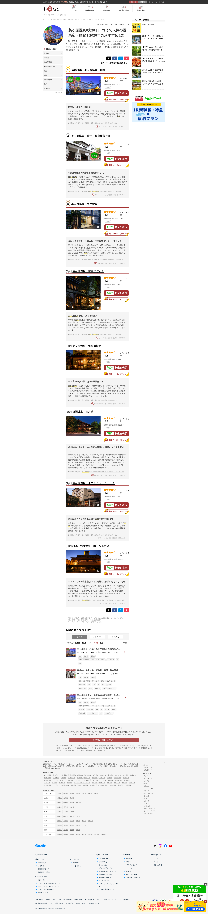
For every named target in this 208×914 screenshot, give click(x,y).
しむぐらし (77, 866)
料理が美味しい (49, 66)
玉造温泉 (95, 783)
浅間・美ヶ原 (111, 681)
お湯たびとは (148, 767)
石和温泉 (109, 778)
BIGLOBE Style (131, 874)
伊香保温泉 (47, 778)
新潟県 (72, 807)
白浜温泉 (54, 783)
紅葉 (45, 71)
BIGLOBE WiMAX (44, 872)
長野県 (93, 656)
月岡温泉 (102, 778)
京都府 (65, 821)
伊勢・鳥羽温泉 (83, 785)
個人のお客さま (41, 854)
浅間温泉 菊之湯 (82, 411)
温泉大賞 (76, 863)
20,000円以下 (111, 688)
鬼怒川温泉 (71, 778)
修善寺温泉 (47, 780)
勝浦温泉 (62, 783)
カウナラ (146, 801)
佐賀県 (65, 834)
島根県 (65, 825)
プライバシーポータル (110, 900)
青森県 (65, 793)
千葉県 (65, 802)
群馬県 (65, 798)
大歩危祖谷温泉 (102, 785)
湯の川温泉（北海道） (76, 775)
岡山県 (72, 825)
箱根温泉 (73, 785)
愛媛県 (72, 830)
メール (156, 862)
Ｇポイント (147, 776)
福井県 (72, 812)
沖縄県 (103, 834)
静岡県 (59, 816)
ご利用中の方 (155, 854)
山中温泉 (78, 780)
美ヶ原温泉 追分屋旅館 (86, 345)
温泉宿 (46, 58)
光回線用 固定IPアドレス (107, 871)
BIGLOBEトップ (93, 903)
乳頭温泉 (88, 775)
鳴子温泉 (95, 775)
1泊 (104, 688)
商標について (80, 903)
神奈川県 (78, 802)
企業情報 (126, 854)
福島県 (96, 793)
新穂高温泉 (118, 780)
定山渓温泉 (47, 775)
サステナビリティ (132, 865)
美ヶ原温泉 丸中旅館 (84, 204)
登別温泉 (56, 775)
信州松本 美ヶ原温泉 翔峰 (88, 70)
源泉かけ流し (48, 80)
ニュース (129, 868)
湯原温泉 (109, 783)
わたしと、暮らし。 (150, 788)
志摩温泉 (93, 785)
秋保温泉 (103, 775)
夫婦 (80, 656)
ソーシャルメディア (133, 877)
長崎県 (72, 834)
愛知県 (72, 816)
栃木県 (59, 798)
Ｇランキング (148, 778)
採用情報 (129, 871)
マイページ (153, 2)
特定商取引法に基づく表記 (44, 903)
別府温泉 (117, 783)
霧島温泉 (132, 783)
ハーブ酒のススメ (149, 813)
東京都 (72, 802)
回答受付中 (97, 637)
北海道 (59, 793)
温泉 (45, 75)
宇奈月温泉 (94, 780)
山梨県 (59, 807)
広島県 (78, 825)
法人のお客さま (102, 854)
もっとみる (58, 92)
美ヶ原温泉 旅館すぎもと (88, 271)
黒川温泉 (124, 783)
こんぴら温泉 (78, 783)
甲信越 (86, 656)
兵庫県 (78, 821)
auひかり (41, 866)
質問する (142, 2)
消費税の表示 (50, 900)
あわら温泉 (86, 780)
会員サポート (158, 865)
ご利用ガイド (148, 770)
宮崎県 (90, 834)
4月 (94, 684)
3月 (89, 684)
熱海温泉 (121, 785)
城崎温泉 (127, 780)
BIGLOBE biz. (104, 859)
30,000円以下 (109, 713)
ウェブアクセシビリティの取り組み (70, 900)
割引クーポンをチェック (118, 99)
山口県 (84, 825)
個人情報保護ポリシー (92, 900)
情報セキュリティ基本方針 (64, 903)
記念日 (46, 53)
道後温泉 (69, 783)
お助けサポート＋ (44, 880)
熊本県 (78, 834)
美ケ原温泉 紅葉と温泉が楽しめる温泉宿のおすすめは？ (100, 123)
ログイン (162, 2)
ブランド (129, 862)
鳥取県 (59, 825)
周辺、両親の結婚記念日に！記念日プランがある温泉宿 (103, 472)
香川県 (65, 830)
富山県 (59, 812)
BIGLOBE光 (42, 863)
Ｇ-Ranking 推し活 (149, 808)
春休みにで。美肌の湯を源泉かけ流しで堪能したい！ (104, 191)
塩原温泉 (80, 778)
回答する (133, 2)
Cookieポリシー (126, 900)
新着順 (77, 643)
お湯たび (146, 786)
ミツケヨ (146, 803)
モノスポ (146, 796)
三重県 (78, 816)
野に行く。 (147, 798)
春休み (104, 684)
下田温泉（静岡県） (59, 780)
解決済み (115, 637)
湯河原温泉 (117, 778)
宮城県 (78, 793)
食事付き (47, 88)
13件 (121, 80)
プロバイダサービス (106, 868)
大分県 (84, 834)
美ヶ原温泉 (110, 659)
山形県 (90, 793)
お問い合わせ (39, 900)
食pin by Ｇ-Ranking (150, 811)
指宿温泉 (128, 785)
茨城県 (72, 798)
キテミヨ (146, 791)
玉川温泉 (56, 785)
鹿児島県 (96, 834)
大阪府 (72, 821)
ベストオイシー (148, 793)
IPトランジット (104, 881)
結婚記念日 (48, 62)
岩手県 (72, 793)
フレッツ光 (103, 865)
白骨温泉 (95, 778)
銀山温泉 (125, 775)
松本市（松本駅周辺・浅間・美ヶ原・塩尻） (92, 659)
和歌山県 (90, 821)
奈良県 (84, 821)
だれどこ (146, 781)
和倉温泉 (70, 780)
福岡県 (59, 834)
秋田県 (84, 793)
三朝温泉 (87, 783)
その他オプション (44, 893)
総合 (101, 643)
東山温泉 (110, 775)
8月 (97, 709)
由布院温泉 (112, 785)
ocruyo (146, 783)
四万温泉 (63, 778)
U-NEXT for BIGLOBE (46, 889)
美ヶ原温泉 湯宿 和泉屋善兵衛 (90, 135)
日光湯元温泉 (65, 785)
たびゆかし (147, 806)
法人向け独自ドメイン (106, 889)
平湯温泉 (110, 780)
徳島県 (59, 830)
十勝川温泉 (64, 775)
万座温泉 (56, 778)
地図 (108, 87)
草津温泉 (133, 775)
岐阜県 (65, 816)
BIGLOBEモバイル (44, 869)
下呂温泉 (103, 780)
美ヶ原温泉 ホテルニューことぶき (93, 483)
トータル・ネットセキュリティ (48, 886)
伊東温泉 (126, 778)
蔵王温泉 (118, 775)
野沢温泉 (87, 778)
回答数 (84, 643)
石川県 (65, 812)
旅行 (45, 84)
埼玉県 (59, 802)
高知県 (78, 830)
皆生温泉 (102, 783)
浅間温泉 (81, 709)
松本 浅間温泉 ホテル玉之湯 (90, 545)
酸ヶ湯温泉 (47, 785)
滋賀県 (59, 821)
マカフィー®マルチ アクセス (108, 885)
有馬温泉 (47, 783)
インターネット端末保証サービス (49, 883)
